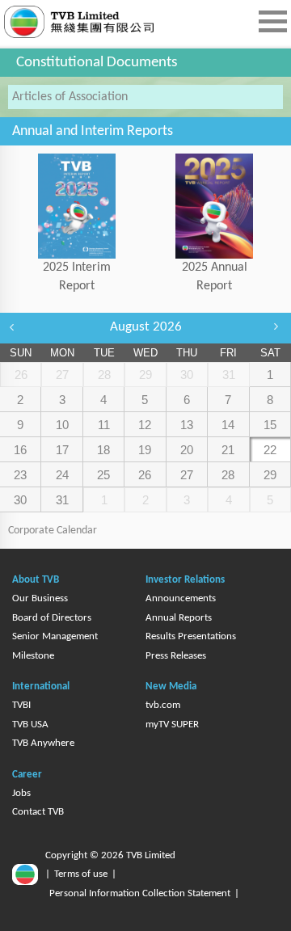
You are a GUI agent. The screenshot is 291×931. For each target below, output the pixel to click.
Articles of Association (70, 97)
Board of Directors (51, 618)
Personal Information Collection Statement (139, 893)
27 (186, 475)
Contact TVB (38, 812)
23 (20, 475)
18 (103, 450)
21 (227, 450)
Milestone (33, 656)
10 (62, 425)
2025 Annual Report (214, 277)
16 (20, 450)
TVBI (21, 705)
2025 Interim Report (77, 277)
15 (270, 425)
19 (144, 450)
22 (270, 450)
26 (144, 475)
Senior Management (55, 636)
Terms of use (81, 874)
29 (270, 475)
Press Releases (176, 656)
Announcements (181, 598)
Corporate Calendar (52, 530)
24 (62, 475)
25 (103, 475)
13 (186, 425)
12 (144, 425)
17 (62, 450)
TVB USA (30, 724)
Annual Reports (179, 618)
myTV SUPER (172, 724)
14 (227, 425)
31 (62, 500)
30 (20, 500)
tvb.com (163, 705)
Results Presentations (191, 636)
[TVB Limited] (105, 22)
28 (227, 475)
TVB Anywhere (43, 743)
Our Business (40, 598)
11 (104, 425)
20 (186, 450)
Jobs (21, 793)
